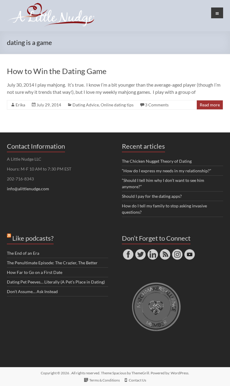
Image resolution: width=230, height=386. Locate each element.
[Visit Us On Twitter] (140, 251)
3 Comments (157, 104)
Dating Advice (85, 104)
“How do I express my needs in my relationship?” (166, 170)
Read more (210, 104)
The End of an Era (23, 253)
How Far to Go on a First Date (34, 272)
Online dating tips (117, 104)
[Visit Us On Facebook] (128, 251)
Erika (20, 104)
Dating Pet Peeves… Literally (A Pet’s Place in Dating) (56, 281)
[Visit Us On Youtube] (189, 251)
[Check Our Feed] (165, 251)
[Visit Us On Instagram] (177, 251)
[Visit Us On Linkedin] (152, 251)
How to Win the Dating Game (57, 71)
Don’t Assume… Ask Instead (32, 291)
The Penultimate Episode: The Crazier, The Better (52, 262)
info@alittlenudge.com (28, 188)
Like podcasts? (33, 238)
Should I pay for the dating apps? (152, 196)
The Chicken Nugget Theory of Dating (157, 161)
